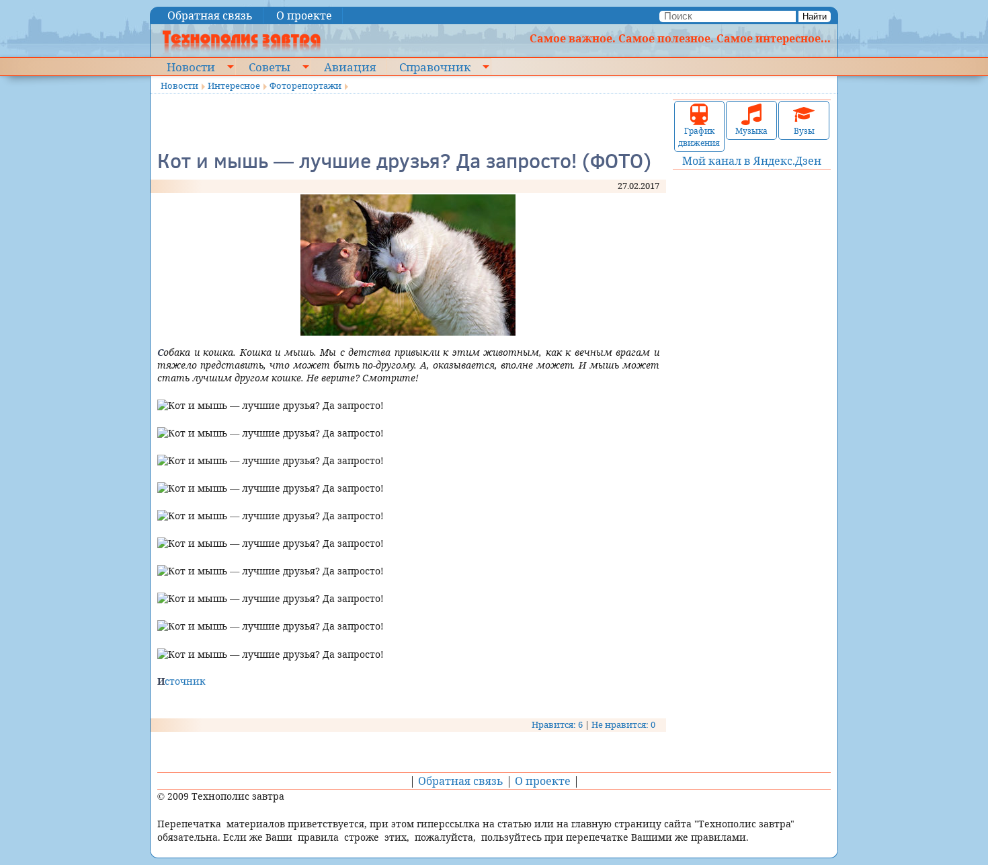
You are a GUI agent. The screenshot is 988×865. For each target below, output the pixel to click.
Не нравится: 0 (623, 724)
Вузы (804, 131)
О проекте (304, 15)
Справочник (434, 67)
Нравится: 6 (557, 724)
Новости (191, 67)
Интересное (234, 85)
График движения (699, 137)
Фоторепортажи (305, 85)
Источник (181, 681)
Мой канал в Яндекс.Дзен (751, 160)
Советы (269, 67)
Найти (814, 16)
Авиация (350, 67)
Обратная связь (210, 15)
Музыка (751, 131)
